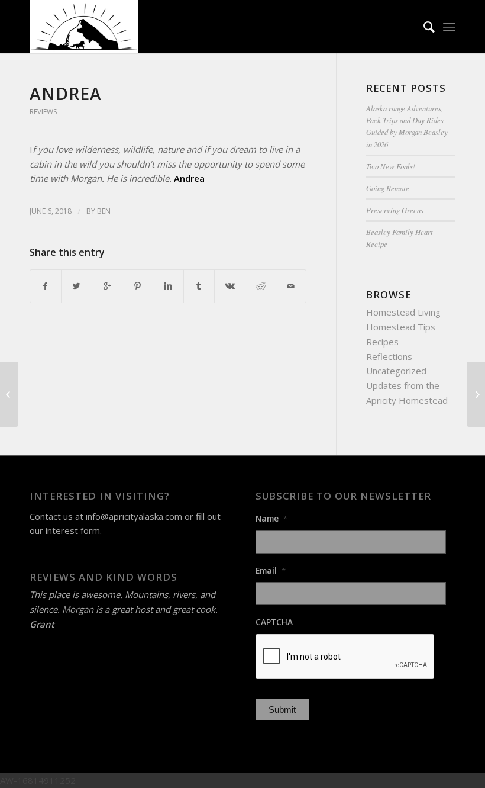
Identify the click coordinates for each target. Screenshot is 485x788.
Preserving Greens (394, 210)
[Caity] (9, 394)
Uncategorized (396, 371)
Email (271, 570)
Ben (104, 211)
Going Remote (387, 188)
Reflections (389, 356)
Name (271, 518)
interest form (73, 530)
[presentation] (345, 657)
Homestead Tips (400, 327)
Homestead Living (403, 312)
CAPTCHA (274, 622)
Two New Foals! (390, 166)
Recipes (382, 342)
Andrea (66, 93)
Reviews (43, 112)
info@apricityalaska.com (134, 516)
